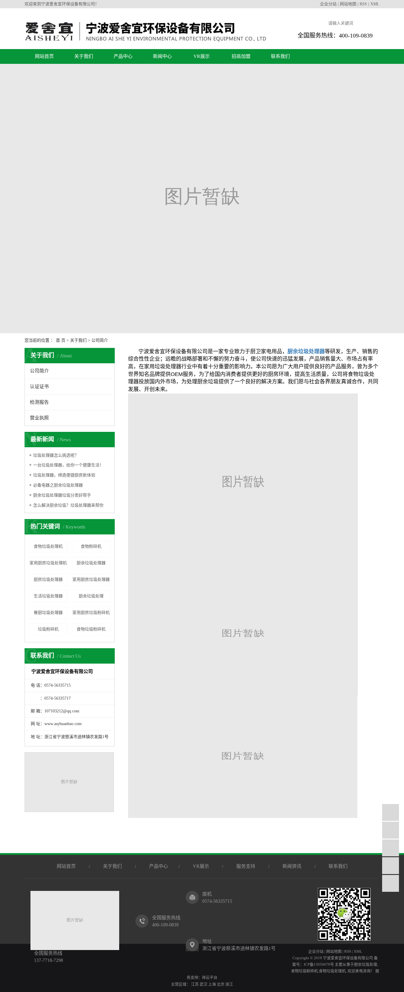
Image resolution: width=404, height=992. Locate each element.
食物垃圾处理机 (48, 546)
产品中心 (123, 56)
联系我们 (280, 56)
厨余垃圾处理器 (91, 563)
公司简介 (39, 370)
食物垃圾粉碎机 (91, 629)
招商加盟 (241, 56)
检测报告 (39, 402)
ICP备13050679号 (319, 964)
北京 (220, 984)
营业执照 (39, 417)
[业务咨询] (390, 812)
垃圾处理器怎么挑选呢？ (56, 455)
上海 (212, 984)
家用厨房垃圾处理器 (91, 579)
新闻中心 (162, 56)
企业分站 (328, 4)
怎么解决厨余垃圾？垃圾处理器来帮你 (68, 505)
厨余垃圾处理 (91, 596)
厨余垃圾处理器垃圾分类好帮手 (62, 495)
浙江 (229, 984)
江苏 (195, 984)
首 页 (60, 340)
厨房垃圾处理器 (48, 579)
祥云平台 (209, 977)
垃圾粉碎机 (48, 629)
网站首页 (44, 56)
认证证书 (39, 386)
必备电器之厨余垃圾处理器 (58, 485)
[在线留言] (390, 865)
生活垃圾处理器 (48, 596)
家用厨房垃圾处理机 (48, 563)
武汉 (203, 984)
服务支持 (245, 866)
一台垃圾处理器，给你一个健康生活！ (68, 465)
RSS (363, 4)
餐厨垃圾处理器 (48, 612)
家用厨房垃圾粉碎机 (91, 612)
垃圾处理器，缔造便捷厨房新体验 (64, 475)
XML (374, 4)
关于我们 (83, 56)
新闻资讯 (291, 866)
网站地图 (348, 4)
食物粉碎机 (91, 546)
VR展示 (201, 56)
